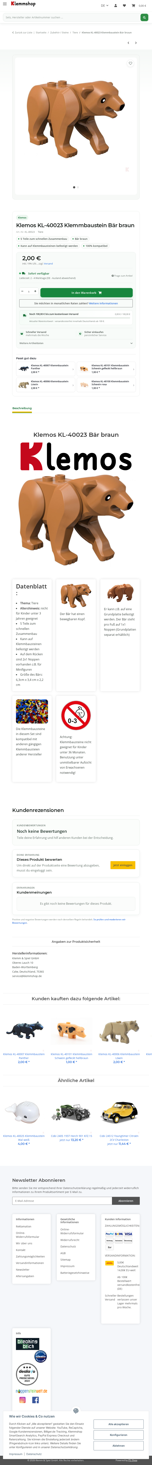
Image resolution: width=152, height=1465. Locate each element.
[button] (115, 5)
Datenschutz (34, 1454)
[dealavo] (27, 1374)
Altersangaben (25, 1276)
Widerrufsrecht (69, 1240)
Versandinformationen (30, 1263)
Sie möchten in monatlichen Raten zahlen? (76, 303)
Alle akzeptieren (118, 1424)
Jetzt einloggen (122, 865)
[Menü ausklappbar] (5, 2)
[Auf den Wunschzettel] (130, 63)
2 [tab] (78, 187)
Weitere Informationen (103, 303)
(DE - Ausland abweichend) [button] (61, 278)
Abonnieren (125, 1201)
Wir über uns (24, 1243)
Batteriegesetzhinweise (74, 1273)
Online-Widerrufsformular (27, 1235)
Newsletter (22, 1269)
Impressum (15, 1454)
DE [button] (103, 6)
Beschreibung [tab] (22, 408)
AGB (63, 1253)
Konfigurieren (118, 1434)
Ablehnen (119, 1445)
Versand (48, 263)
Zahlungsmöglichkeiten (30, 1256)
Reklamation (23, 1226)
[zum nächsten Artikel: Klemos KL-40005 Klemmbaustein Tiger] (136, 43)
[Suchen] (144, 17)
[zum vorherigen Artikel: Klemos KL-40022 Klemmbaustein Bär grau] (128, 43)
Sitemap (65, 1259)
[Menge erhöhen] (35, 291)
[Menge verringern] (22, 291)
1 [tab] (74, 187)
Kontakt (20, 1250)
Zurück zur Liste (23, 32)
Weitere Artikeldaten (31, 343)
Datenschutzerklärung (77, 1188)
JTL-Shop (132, 1460)
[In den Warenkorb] (15, 52)
